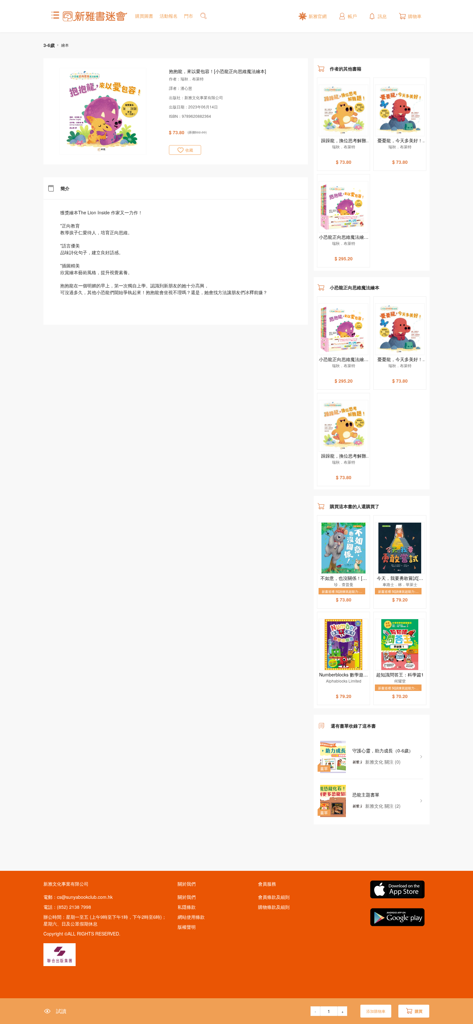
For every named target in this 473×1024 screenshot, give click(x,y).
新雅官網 (318, 16)
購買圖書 (144, 16)
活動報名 (169, 16)
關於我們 (187, 897)
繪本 (65, 45)
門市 (188, 16)
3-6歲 (49, 45)
